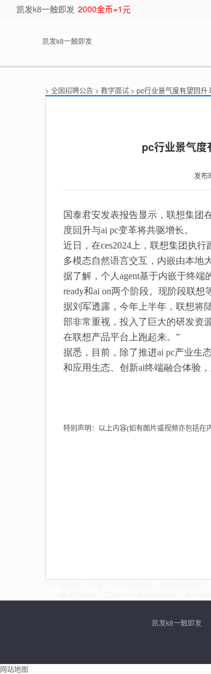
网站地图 (14, 669)
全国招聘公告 (72, 90)
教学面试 (115, 90)
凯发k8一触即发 (45, 9)
